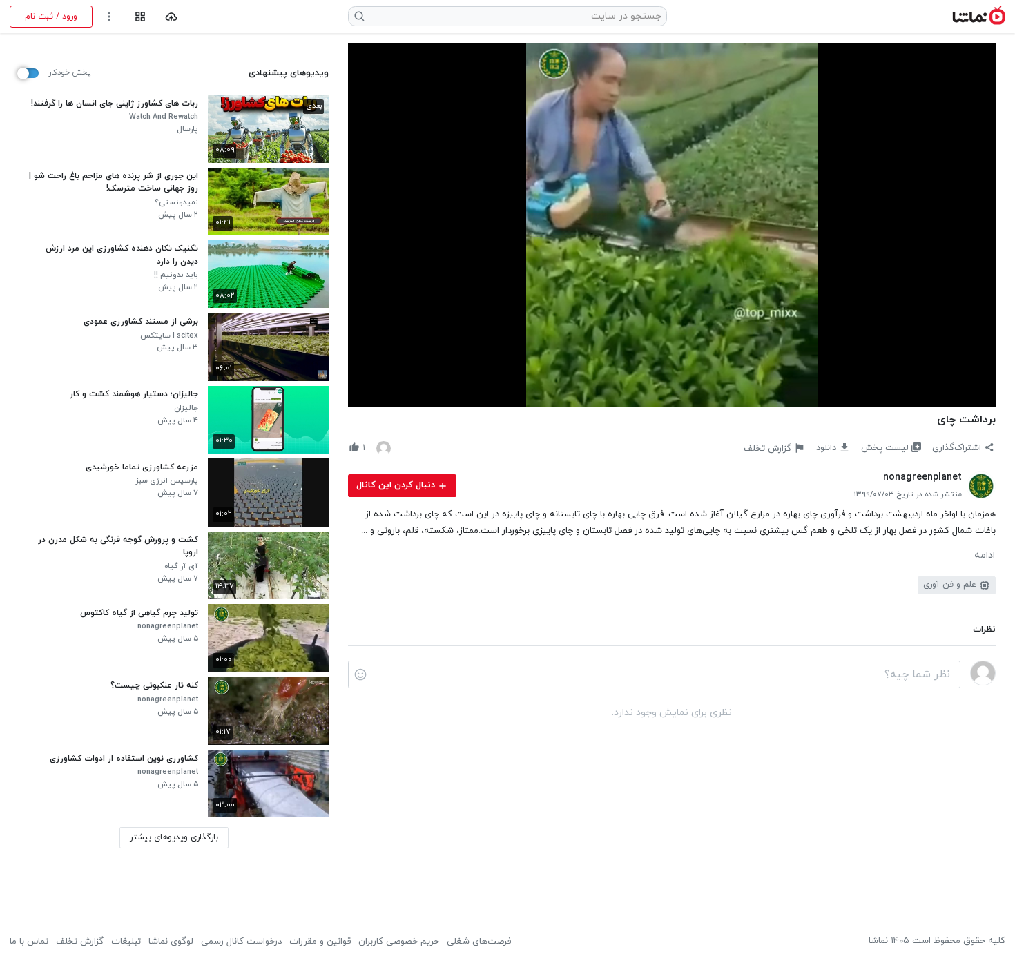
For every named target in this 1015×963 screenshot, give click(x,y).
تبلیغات (126, 941)
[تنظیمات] (109, 17)
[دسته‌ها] (140, 17)
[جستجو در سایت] (359, 16)
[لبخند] (360, 674)
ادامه (984, 555)
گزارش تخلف (80, 941)
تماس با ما (29, 941)
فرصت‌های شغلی (479, 941)
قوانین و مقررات (320, 941)
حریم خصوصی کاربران (398, 941)
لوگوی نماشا (170, 941)
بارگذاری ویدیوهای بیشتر (174, 837)
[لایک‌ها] (384, 447)
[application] (672, 225)
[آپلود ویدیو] (171, 17)
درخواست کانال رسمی (241, 941)
